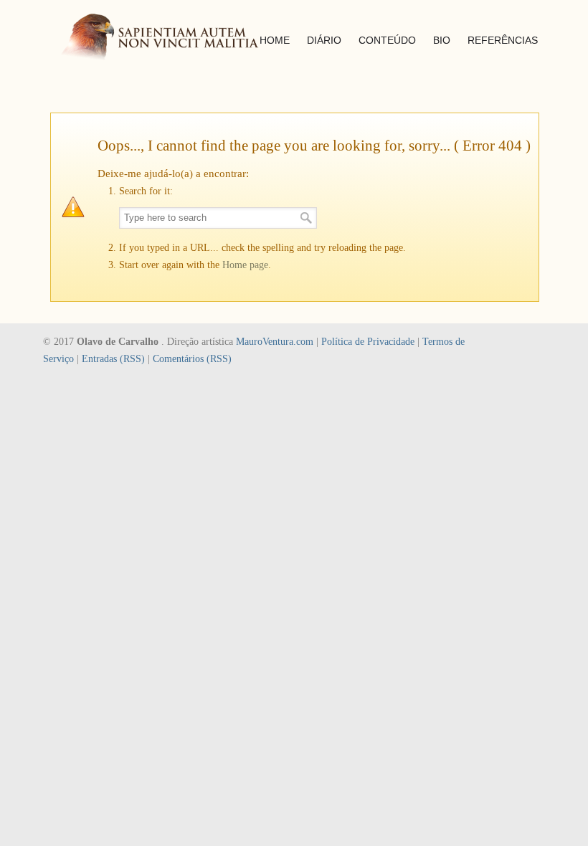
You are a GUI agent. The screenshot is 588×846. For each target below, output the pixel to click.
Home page (245, 265)
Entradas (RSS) (113, 358)
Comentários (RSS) (192, 358)
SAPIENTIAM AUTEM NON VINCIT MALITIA (172, 38)
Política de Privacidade (367, 341)
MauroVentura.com (274, 341)
